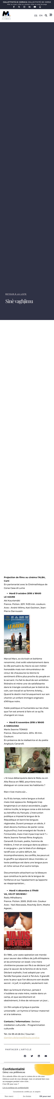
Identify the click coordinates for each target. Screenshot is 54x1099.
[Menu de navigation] (51, 15)
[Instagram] (24, 7)
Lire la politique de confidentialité (16, 1088)
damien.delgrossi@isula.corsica (21, 1037)
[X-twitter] (19, 7)
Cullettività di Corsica (27, 2)
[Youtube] (35, 7)
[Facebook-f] (14, 7)
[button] (46, 15)
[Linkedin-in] (30, 7)
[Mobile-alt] (40, 7)
